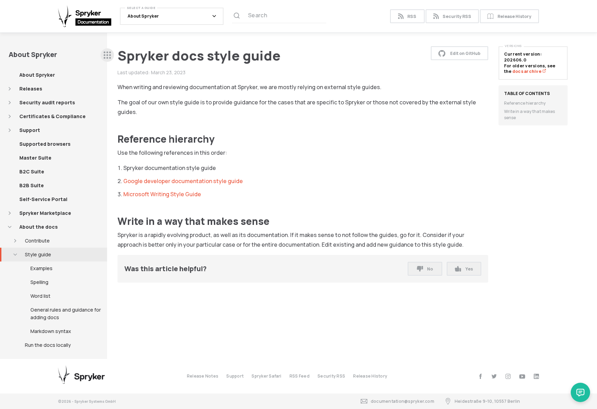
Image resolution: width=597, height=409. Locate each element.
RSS (411, 16)
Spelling (39, 282)
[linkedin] (536, 376)
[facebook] (480, 376)
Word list (40, 296)
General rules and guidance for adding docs (65, 313)
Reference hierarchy (525, 103)
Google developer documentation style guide (183, 181)
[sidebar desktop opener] (107, 55)
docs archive (527, 71)
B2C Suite (31, 171)
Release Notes (202, 376)
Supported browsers (44, 144)
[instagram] (508, 376)
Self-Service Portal (43, 199)
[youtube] (522, 376)
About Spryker (37, 75)
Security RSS (457, 16)
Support (29, 130)
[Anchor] (220, 138)
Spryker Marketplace (45, 213)
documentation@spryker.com (402, 401)
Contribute (37, 240)
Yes (469, 269)
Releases (30, 88)
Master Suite (35, 157)
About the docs (38, 226)
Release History (514, 16)
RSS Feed (300, 376)
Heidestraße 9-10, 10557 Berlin (487, 401)
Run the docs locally (48, 345)
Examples (41, 268)
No (430, 269)
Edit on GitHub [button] (465, 53)
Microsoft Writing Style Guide (162, 194)
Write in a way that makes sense (529, 114)
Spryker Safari (266, 376)
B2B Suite (31, 185)
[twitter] (494, 376)
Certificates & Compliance (52, 116)
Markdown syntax (50, 331)
